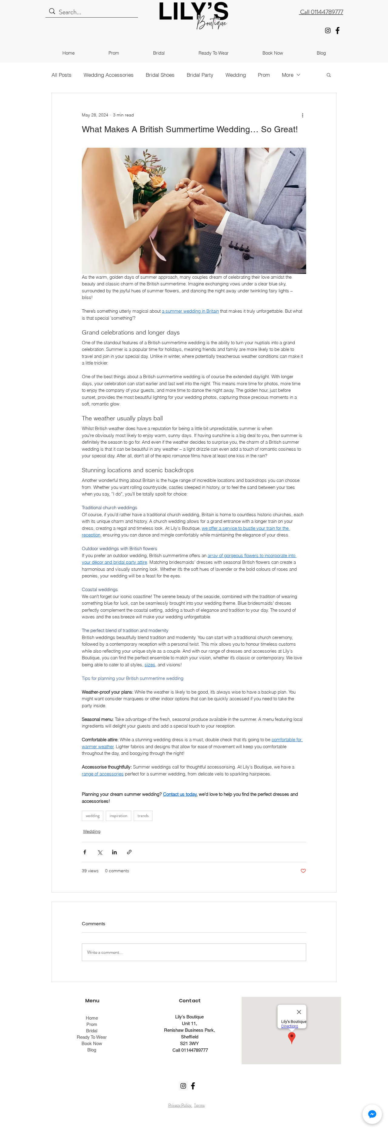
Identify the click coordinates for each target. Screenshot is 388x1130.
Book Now (92, 1043)
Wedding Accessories (109, 75)
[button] (329, 74)
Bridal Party (200, 75)
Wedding (236, 75)
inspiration (118, 815)
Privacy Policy (180, 1105)
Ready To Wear (92, 1037)
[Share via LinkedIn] (114, 852)
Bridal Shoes (160, 75)
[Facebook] (337, 30)
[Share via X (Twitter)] (99, 852)
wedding (92, 815)
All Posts (62, 75)
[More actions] (302, 115)
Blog (91, 1049)
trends (143, 815)
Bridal (91, 1030)
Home (92, 1018)
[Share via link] (129, 852)
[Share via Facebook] (85, 852)
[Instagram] (328, 30)
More (287, 75)
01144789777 (194, 1050)
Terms (199, 1105)
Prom (264, 75)
